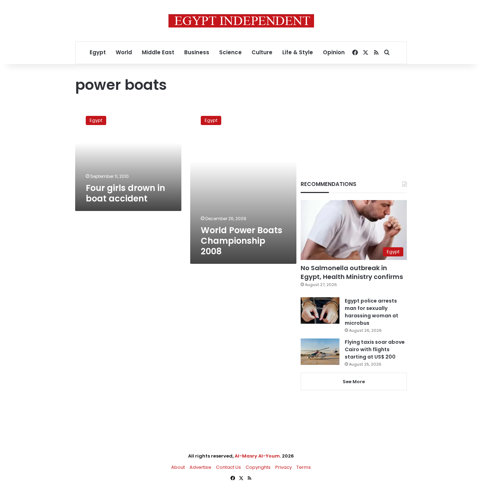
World (124, 52)
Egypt (98, 52)
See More (354, 381)
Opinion (334, 52)
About (178, 467)
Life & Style (297, 52)
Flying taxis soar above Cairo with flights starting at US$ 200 (375, 349)
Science (230, 52)
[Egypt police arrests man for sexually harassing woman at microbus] (320, 310)
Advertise (200, 467)
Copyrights (258, 467)
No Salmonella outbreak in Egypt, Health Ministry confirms (352, 272)
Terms (303, 467)
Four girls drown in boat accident (125, 193)
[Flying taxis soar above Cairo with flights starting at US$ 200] (320, 351)
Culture (262, 52)
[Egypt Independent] (241, 20)
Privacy (283, 467)
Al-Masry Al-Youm (257, 456)
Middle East (158, 52)
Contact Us (228, 467)
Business (196, 52)
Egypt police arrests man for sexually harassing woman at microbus (371, 312)
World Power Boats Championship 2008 (241, 240)
